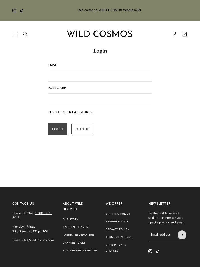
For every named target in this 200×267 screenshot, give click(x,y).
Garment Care (74, 242)
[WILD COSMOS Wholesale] (100, 34)
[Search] (25, 34)
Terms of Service (119, 237)
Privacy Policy (117, 229)
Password (57, 88)
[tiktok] (21, 10)
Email (53, 65)
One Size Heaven (76, 227)
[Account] (175, 34)
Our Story (71, 219)
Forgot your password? (70, 112)
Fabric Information (78, 234)
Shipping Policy (118, 213)
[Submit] (182, 234)
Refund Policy (117, 221)
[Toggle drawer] (15, 34)
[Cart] (185, 34)
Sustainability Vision (80, 250)
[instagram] (14, 10)
